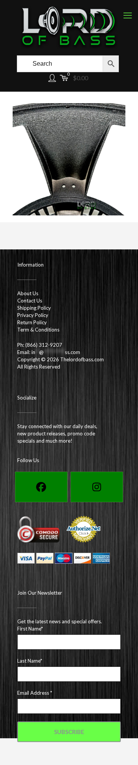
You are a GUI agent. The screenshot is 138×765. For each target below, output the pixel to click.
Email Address (34, 693)
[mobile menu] (127, 15)
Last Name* (29, 661)
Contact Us (29, 301)
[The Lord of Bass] (69, 27)
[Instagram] (97, 487)
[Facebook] (41, 487)
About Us (27, 293)
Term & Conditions (38, 330)
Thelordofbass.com (82, 359)
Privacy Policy (32, 315)
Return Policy (32, 322)
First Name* (30, 629)
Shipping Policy (34, 308)
